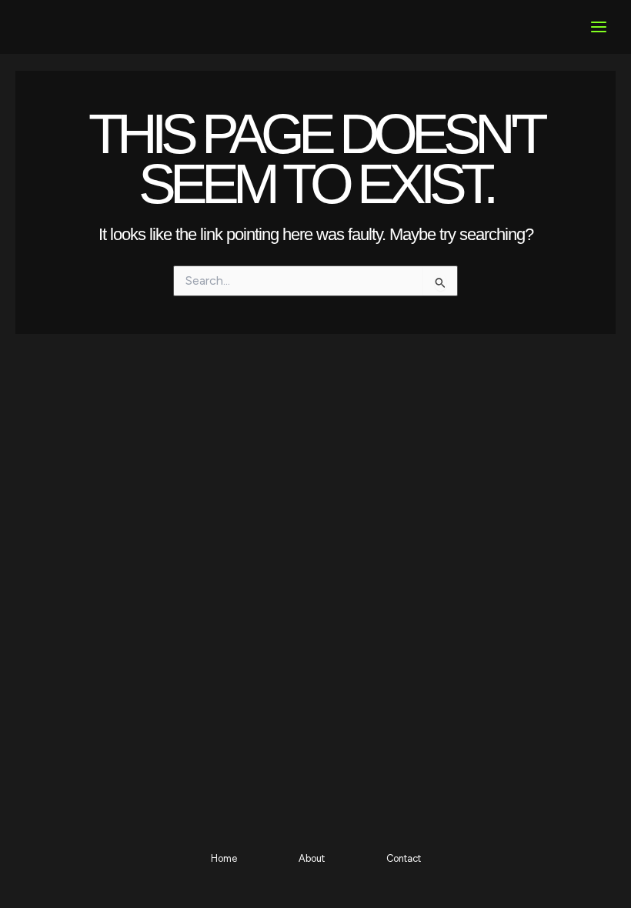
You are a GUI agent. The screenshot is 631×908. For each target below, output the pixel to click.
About (312, 858)
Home (224, 858)
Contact (403, 858)
